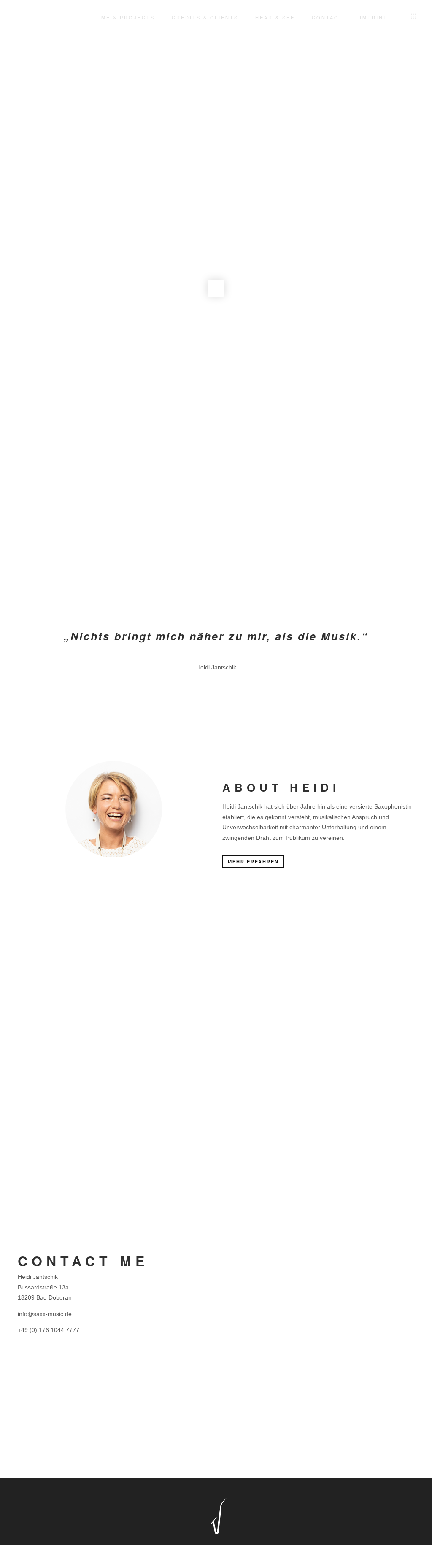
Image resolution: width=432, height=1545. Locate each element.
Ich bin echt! (248, 1452)
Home (74, 17)
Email (231, 1301)
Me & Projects (128, 17)
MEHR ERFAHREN (253, 861)
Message (236, 1348)
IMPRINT (374, 17)
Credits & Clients (205, 17)
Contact (327, 17)
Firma (332, 1255)
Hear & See (275, 17)
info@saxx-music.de (45, 1313)
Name (232, 1255)
